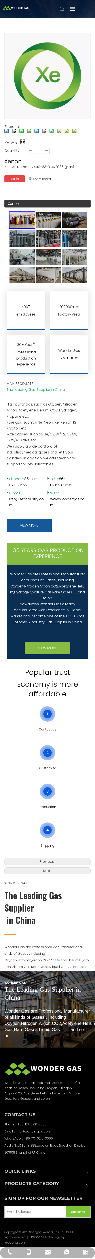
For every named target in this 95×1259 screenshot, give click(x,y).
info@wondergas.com (33, 1131)
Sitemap (36, 1237)
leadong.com (15, 1242)
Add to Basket (42, 179)
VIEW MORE (29, 525)
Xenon (13, 203)
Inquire (14, 178)
